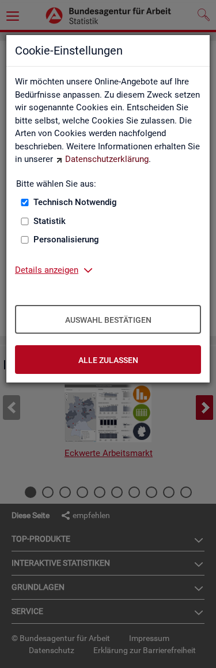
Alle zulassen (108, 360)
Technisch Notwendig (75, 202)
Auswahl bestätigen (108, 320)
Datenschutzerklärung (107, 159)
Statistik (49, 221)
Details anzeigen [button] (46, 270)
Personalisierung (66, 239)
